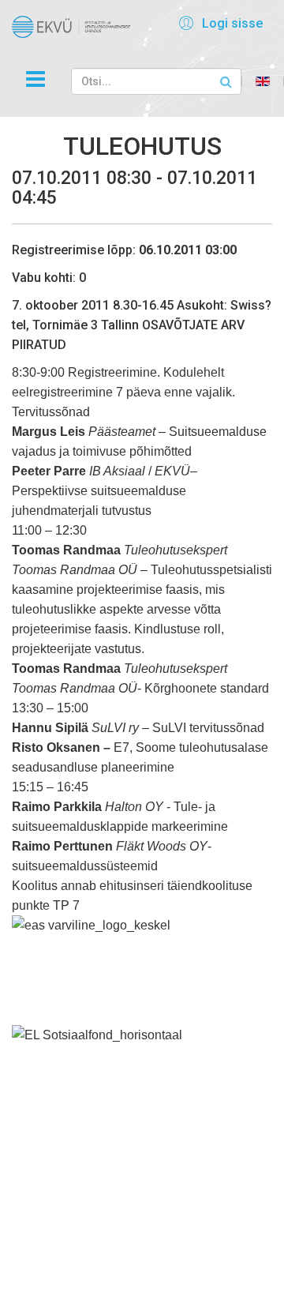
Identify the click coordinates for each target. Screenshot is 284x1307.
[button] (218, 23)
